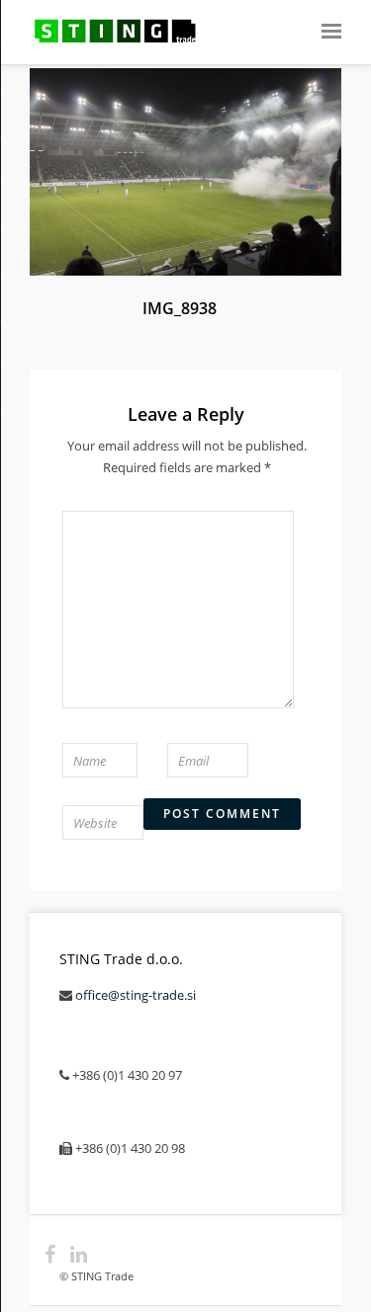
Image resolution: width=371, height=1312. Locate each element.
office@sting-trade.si (135, 995)
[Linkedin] (70, 1254)
